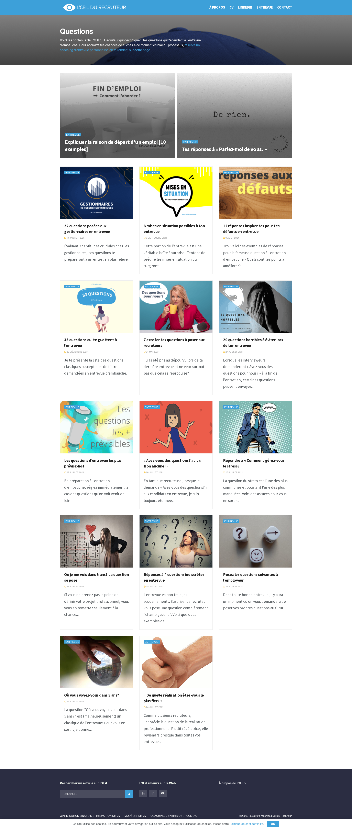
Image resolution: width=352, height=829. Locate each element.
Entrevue (73, 134)
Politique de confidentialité (246, 824)
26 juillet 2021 (154, 472)
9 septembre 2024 (156, 237)
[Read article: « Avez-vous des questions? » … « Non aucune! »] (176, 427)
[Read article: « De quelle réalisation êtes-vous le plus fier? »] (176, 662)
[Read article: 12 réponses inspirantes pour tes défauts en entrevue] (255, 193)
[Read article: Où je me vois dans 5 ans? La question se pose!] (96, 541)
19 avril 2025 (191, 157)
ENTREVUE (265, 7)
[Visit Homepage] (94, 7)
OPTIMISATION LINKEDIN (76, 816)
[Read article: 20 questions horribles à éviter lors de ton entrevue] (255, 307)
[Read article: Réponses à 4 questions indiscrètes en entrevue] (176, 541)
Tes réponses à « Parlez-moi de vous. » (224, 149)
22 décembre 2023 (77, 351)
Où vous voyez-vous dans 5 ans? (91, 695)
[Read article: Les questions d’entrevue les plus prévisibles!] (96, 427)
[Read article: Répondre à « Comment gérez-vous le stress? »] (255, 427)
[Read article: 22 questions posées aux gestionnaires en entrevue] (96, 193)
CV (231, 7)
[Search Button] (129, 794)
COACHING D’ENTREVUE (166, 816)
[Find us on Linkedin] (143, 793)
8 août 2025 (74, 157)
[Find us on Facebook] (153, 793)
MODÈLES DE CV (135, 816)
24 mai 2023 (151, 351)
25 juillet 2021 (234, 472)
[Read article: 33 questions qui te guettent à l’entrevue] (96, 307)
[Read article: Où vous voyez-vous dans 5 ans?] (96, 662)
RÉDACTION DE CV (108, 816)
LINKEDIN (245, 7)
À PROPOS (217, 7)
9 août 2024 (232, 237)
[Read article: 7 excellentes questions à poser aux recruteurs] (176, 307)
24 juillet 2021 (234, 586)
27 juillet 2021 (234, 351)
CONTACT (284, 7)
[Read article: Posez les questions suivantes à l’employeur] (255, 541)
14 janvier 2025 (75, 237)
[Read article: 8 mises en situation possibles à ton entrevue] (176, 193)
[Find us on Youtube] (163, 793)
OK (273, 824)
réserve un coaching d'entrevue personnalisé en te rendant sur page (130, 47)
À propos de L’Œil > (232, 783)
